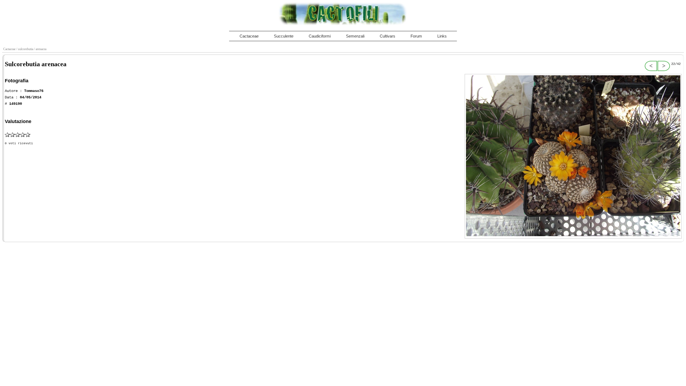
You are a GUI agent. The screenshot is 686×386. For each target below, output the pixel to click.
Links (442, 36)
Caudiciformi (320, 36)
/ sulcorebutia (25, 49)
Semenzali (355, 36)
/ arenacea (40, 49)
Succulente (283, 36)
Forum (416, 36)
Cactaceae (249, 36)
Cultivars (387, 36)
